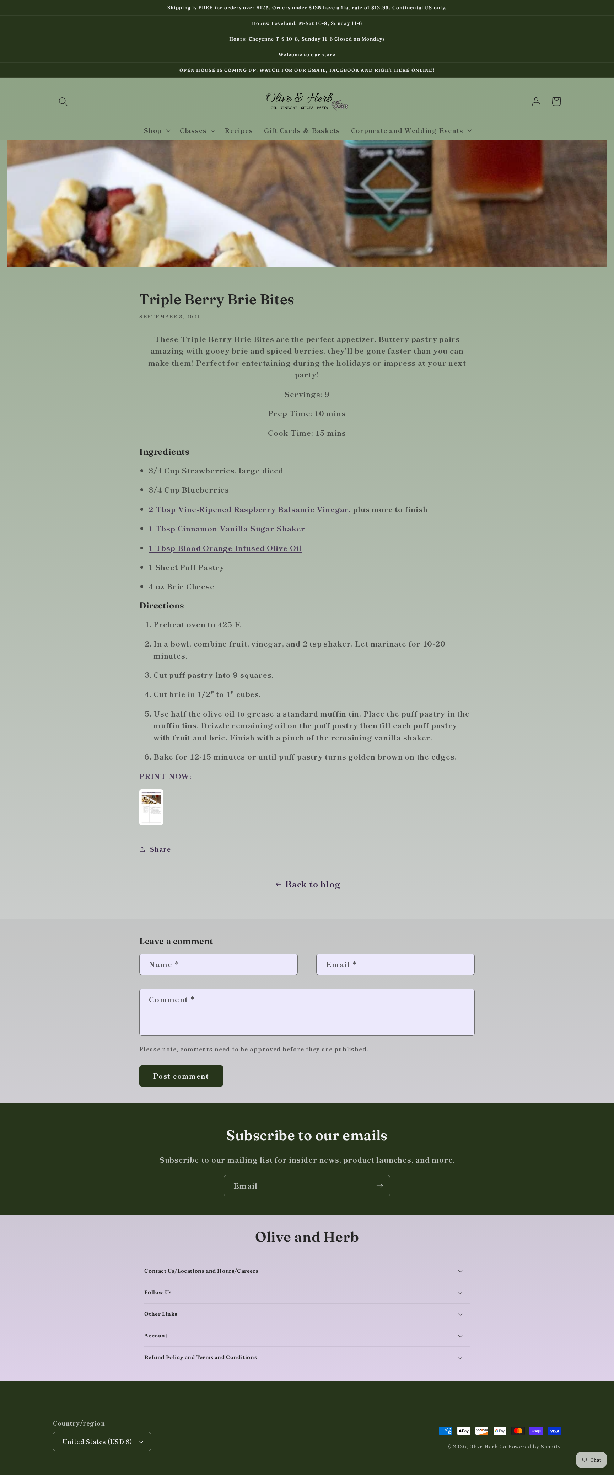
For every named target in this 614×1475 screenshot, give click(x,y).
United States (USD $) (98, 1441)
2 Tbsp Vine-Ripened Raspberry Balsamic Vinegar (249, 509)
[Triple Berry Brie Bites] (151, 823)
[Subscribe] (380, 1186)
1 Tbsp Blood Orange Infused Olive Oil (225, 547)
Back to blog (312, 884)
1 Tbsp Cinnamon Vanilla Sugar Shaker (227, 528)
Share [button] (160, 848)
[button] (63, 101)
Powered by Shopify (534, 1446)
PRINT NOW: (165, 776)
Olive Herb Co (487, 1446)
